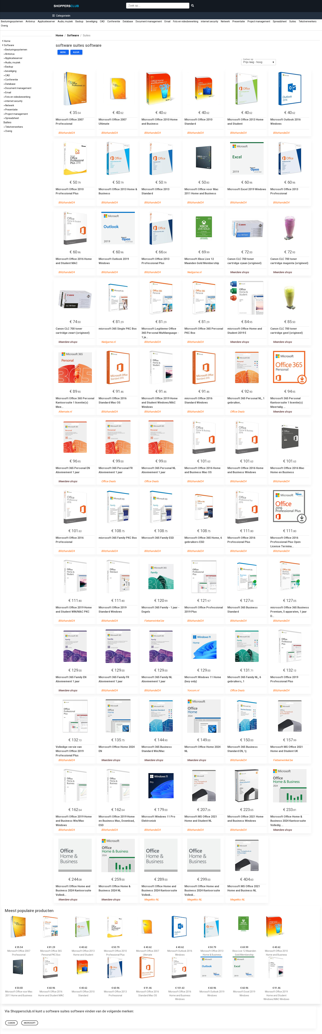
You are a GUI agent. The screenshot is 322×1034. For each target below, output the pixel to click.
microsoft (29, 1023)
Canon (11, 1023)
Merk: (63, 52)
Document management (149, 21)
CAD (102, 21)
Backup (79, 21)
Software (9, 45)
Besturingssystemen (12, 21)
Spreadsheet (280, 21)
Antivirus (30, 21)
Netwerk (225, 21)
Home (7, 41)
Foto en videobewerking (185, 21)
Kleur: (76, 52)
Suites (292, 21)
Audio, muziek (65, 21)
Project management (259, 21)
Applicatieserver (46, 21)
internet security (209, 21)
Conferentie (113, 21)
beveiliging (91, 21)
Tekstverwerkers (307, 21)
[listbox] (258, 62)
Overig (4, 25)
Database (128, 21)
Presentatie (238, 21)
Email (167, 21)
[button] (61, 15)
